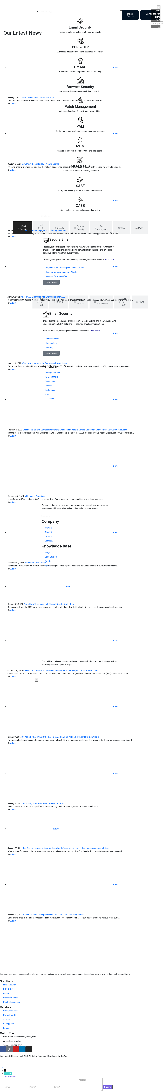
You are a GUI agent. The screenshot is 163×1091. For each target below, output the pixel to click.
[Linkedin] (22, 1049)
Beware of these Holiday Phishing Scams (40, 164)
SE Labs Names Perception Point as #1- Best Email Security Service (54, 915)
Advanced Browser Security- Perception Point (45, 230)
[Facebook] (3, 1049)
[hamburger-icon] (121, 10)
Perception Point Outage (35, 562)
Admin (13, 103)
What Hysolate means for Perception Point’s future (44, 363)
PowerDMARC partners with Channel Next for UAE (42, 297)
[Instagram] (28, 1049)
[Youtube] (16, 1049)
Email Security (80, 27)
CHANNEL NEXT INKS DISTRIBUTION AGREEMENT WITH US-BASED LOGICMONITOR (60, 737)
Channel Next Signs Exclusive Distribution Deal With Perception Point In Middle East (61, 670)
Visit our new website (143, 4)
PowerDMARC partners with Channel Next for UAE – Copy (49, 604)
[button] (2, 1067)
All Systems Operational (35, 496)
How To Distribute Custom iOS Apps (38, 97)
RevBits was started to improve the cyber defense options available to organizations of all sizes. (66, 848)
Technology (46, 11)
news (116, 67)
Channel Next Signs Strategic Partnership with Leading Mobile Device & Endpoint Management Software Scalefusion (75, 430)
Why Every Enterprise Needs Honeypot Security (44, 803)
